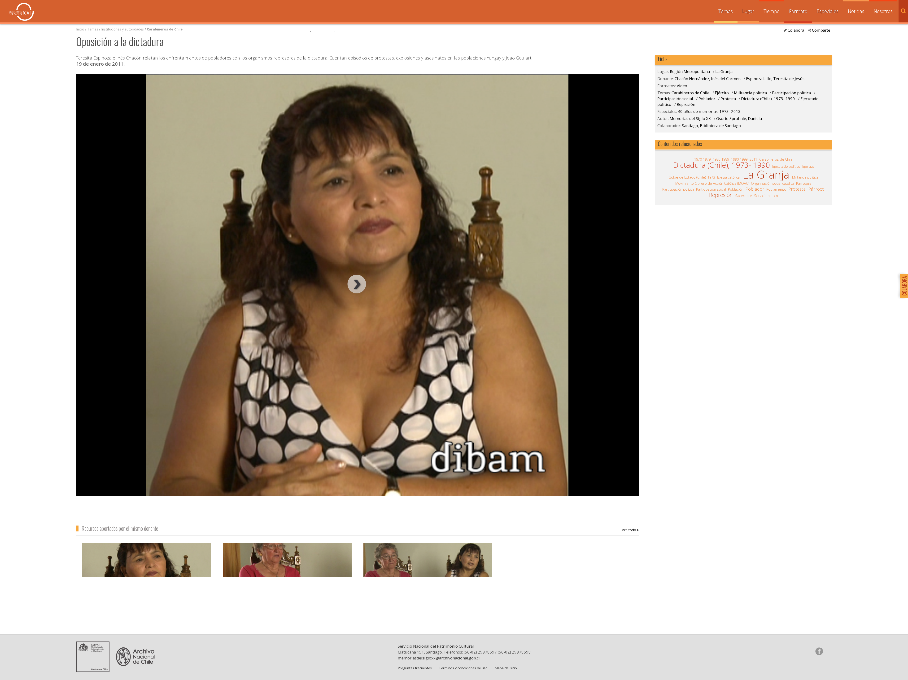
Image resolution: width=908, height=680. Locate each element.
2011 (753, 159)
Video (682, 85)
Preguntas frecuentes (415, 668)
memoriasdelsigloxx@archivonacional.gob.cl (439, 658)
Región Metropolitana (690, 71)
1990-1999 (739, 159)
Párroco (816, 189)
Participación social (675, 98)
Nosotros (883, 11)
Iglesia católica (728, 177)
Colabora (796, 30)
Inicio (80, 29)
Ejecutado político (786, 166)
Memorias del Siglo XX (21, 11)
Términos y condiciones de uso (463, 668)
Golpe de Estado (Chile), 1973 (691, 177)
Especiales (827, 11)
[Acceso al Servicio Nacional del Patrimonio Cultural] (94, 670)
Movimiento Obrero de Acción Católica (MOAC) (712, 183)
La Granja (724, 71)
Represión (686, 104)
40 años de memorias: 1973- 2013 (709, 111)
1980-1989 (721, 159)
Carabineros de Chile (165, 29)
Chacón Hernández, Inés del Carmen (630, 530)
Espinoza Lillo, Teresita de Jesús (775, 78)
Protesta (728, 98)
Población (735, 189)
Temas (725, 11)
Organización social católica (772, 183)
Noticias (856, 11)
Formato (798, 11)
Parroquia (804, 183)
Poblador (706, 98)
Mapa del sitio (506, 668)
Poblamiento (776, 189)
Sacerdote (743, 195)
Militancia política (750, 92)
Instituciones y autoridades (122, 29)
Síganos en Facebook (819, 651)
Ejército (722, 92)
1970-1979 (702, 159)
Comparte (821, 30)
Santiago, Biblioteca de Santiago (711, 125)
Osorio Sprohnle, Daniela (739, 118)
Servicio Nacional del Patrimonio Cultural (436, 646)
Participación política (791, 92)
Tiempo (772, 11)
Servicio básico (766, 195)
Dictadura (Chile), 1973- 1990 (768, 98)
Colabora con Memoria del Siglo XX (902, 285)
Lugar (748, 11)
